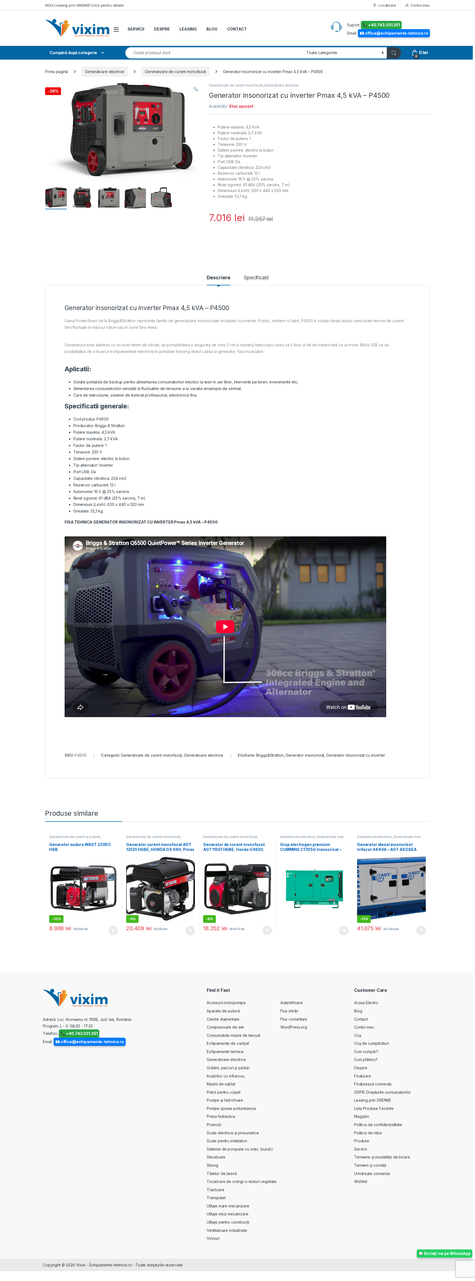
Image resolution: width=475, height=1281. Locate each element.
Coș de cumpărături (371, 1043)
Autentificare (291, 1002)
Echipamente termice (225, 1051)
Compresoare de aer (225, 1027)
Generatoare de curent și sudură (74, 837)
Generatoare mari (330, 837)
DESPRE (162, 29)
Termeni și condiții (370, 1165)
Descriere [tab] (219, 277)
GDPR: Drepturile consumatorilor (382, 1092)
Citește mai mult (342, 930)
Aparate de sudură (223, 1011)
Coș (357, 1035)
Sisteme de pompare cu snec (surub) (240, 1149)
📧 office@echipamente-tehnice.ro (394, 33)
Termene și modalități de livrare (382, 1157)
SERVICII (136, 29)
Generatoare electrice (104, 71)
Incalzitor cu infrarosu (226, 1076)
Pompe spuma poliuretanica (231, 1108)
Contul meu (420, 5)
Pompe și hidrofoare (225, 1100)
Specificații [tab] (256, 277)
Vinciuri (213, 1238)
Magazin (361, 1116)
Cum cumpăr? (366, 1051)
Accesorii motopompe (226, 1002)
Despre (360, 1067)
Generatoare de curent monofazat (175, 71)
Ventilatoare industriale (227, 1230)
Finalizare (362, 1076)
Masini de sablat (221, 1084)
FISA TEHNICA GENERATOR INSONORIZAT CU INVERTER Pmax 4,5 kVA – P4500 (141, 522)
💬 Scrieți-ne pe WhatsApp (444, 1253)
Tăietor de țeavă (222, 1173)
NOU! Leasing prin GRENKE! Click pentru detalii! (84, 5)
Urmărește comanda (372, 1173)
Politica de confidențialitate (378, 1124)
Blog (358, 1011)
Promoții (214, 1124)
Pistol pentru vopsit (224, 1092)
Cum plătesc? (366, 1059)
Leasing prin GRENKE (372, 1100)
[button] (195, 89)
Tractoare (215, 1189)
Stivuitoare (216, 1157)
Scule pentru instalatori (227, 1140)
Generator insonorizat (305, 755)
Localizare (387, 5)
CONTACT (237, 29)
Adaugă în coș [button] (111, 930)
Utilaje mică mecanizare (227, 1214)
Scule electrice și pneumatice (233, 1132)
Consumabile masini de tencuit (233, 1035)
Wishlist (360, 1181)
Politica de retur (368, 1132)
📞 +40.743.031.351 (381, 25)
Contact (361, 1019)
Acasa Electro (366, 1002)
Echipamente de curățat (228, 1043)
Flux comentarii (293, 1019)
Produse (361, 1140)
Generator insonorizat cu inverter (355, 755)
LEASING (188, 29)
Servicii (360, 1149)
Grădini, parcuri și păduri (228, 1067)
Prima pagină (56, 71)
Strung (212, 1165)
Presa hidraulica (221, 1116)
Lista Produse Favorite (374, 1108)
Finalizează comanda (372, 1084)
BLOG (211, 29)
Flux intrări (289, 1011)
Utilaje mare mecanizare (228, 1206)
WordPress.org (293, 1027)
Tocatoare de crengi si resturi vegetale (242, 1181)
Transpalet (216, 1197)
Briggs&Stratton (270, 755)
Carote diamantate (223, 1019)
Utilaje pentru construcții (228, 1222)
